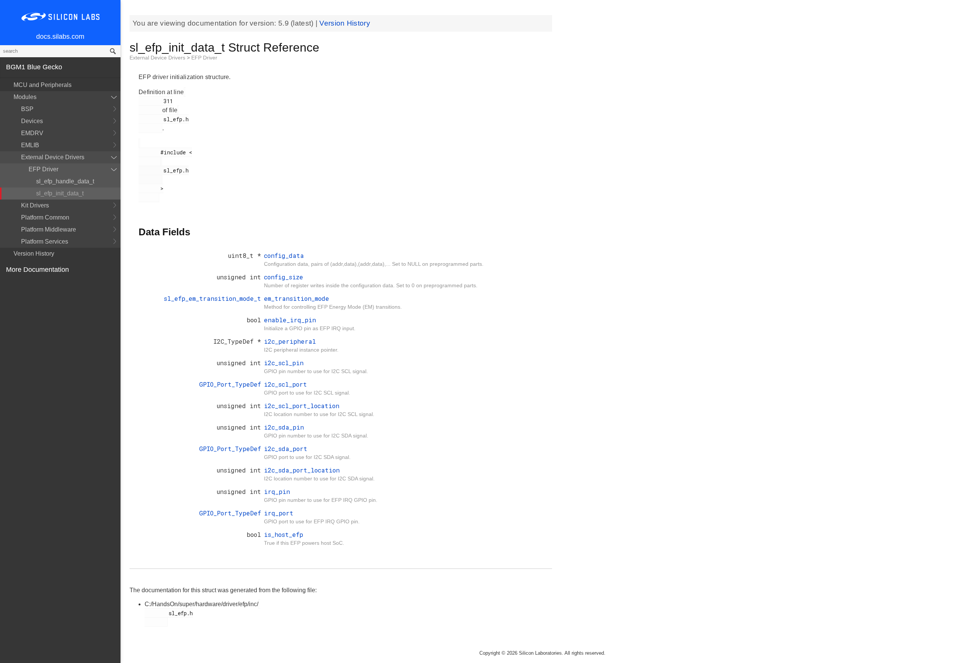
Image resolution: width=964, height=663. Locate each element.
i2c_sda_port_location (302, 470)
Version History (34, 253)
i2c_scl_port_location (301, 406)
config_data (284, 255)
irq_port (278, 513)
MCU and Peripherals (43, 85)
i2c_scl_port (285, 384)
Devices (32, 121)
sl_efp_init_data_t (60, 193)
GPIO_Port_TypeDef (230, 384)
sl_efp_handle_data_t (65, 181)
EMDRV (32, 133)
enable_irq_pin (290, 320)
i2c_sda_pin (284, 427)
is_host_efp (283, 534)
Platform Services (44, 241)
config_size (283, 277)
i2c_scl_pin (284, 363)
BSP (27, 109)
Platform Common (45, 217)
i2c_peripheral (290, 341)
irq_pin (277, 491)
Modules (25, 97)
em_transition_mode (296, 298)
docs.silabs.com (60, 36)
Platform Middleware (48, 229)
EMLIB (30, 145)
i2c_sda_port (285, 449)
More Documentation (37, 269)
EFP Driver (43, 169)
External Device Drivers (52, 157)
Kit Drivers (35, 205)
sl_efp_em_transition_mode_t (212, 298)
